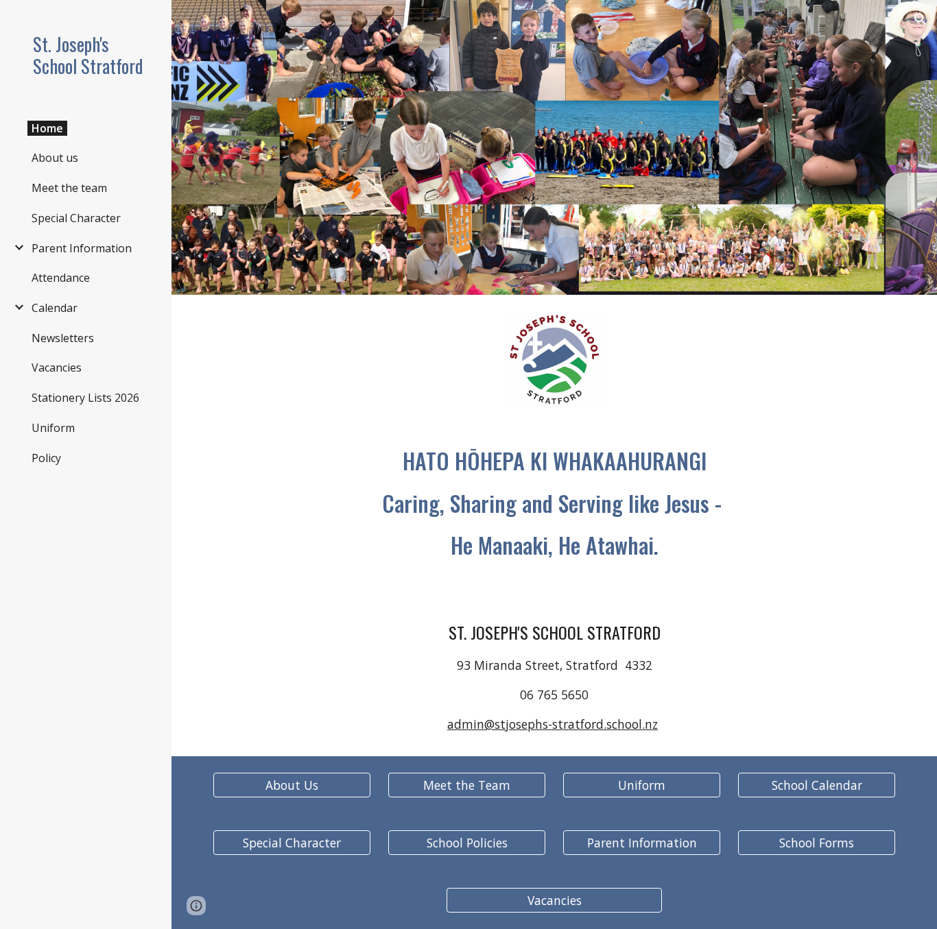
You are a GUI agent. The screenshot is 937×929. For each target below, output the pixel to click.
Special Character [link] (76, 218)
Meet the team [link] (69, 187)
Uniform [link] (53, 427)
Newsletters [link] (63, 338)
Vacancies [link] (57, 367)
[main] (554, 503)
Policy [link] (46, 458)
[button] (920, 19)
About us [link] (55, 157)
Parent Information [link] (82, 248)
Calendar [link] (55, 307)
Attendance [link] (61, 277)
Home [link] (47, 128)
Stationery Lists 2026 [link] (85, 397)
